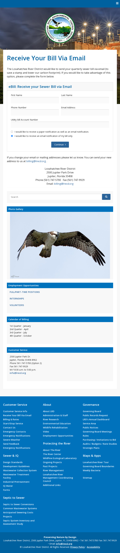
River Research (51, 419)
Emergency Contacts (14, 431)
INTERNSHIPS (17, 298)
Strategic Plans (91, 447)
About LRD (48, 411)
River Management (53, 470)
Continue (59, 144)
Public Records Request (95, 415)
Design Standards (12, 462)
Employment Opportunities (58, 435)
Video (46, 431)
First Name (16, 95)
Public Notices (90, 427)
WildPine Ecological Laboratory (60, 458)
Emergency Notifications (16, 435)
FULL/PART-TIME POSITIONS (25, 291)
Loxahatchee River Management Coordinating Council (58, 477)
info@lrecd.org (18, 372)
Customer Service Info (15, 411)
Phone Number (18, 107)
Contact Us (9, 427)
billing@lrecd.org (36, 161)
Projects (7, 516)
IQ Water (8, 485)
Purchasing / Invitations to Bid (99, 439)
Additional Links (51, 485)
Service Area (89, 423)
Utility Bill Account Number (24, 119)
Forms (6, 489)
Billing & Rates (11, 419)
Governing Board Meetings (97, 431)
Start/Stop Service (13, 423)
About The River (51, 450)
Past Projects (50, 466)
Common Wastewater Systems (20, 508)
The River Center (52, 454)
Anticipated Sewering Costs (18, 512)
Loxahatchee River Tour (96, 462)
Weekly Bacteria (91, 470)
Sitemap (87, 477)
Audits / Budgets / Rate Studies (100, 443)
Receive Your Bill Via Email (17, 415)
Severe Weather (11, 439)
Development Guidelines (16, 466)
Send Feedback (11, 443)
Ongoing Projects (52, 462)
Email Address (68, 107)
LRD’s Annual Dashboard (96, 419)
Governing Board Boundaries (98, 466)
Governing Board (92, 411)
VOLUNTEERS (17, 305)
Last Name (66, 95)
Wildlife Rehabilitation (55, 427)
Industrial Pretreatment (16, 481)
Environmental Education (57, 423)
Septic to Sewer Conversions (18, 504)
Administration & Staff (55, 415)
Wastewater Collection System (20, 470)
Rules (86, 435)
